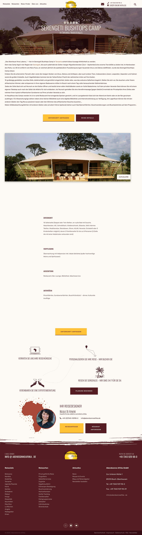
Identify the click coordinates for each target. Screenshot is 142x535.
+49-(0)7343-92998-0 (70, 418)
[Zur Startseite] (71, 4)
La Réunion (9, 507)
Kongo (7, 497)
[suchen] (135, 4)
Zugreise (42, 481)
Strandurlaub (43, 507)
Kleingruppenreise (45, 499)
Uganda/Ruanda (11, 484)
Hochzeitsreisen (44, 491)
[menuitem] (6, 4)
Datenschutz (120, 533)
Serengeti (36, 65)
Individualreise (44, 504)
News (74, 474)
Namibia (8, 476)
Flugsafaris (43, 476)
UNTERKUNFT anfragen (58, 118)
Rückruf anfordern (96, 428)
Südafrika (8, 479)
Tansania (58, 62)
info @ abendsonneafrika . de (20, 456)
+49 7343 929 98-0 (128, 456)
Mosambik (8, 499)
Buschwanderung (45, 489)
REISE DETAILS (87, 118)
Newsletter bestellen (79, 481)
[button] (71, 157)
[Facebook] (71, 525)
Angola (7, 509)
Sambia (7, 489)
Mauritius (8, 504)
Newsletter (133, 533)
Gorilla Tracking (44, 494)
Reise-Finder (25, 4)
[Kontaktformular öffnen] (102, 4)
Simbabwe (8, 491)
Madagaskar (9, 512)
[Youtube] (76, 525)
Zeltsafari (42, 502)
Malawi (7, 494)
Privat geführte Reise (46, 474)
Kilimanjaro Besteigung (47, 486)
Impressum (110, 533)
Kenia (7, 486)
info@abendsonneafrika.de (90, 418)
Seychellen (9, 502)
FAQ (126, 533)
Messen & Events (78, 476)
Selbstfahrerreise (45, 479)
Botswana (8, 474)
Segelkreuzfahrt (44, 484)
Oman (7, 514)
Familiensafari (44, 497)
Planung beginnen (84, 391)
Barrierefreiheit (99, 533)
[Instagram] (66, 525)
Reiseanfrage (71, 427)
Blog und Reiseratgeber (81, 479)
